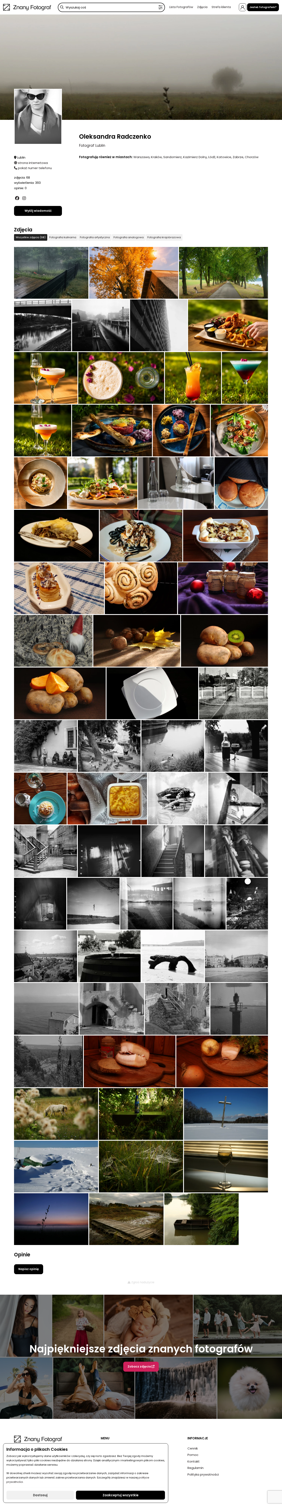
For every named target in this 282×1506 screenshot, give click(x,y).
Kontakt (193, 1461)
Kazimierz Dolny (195, 157)
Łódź (211, 157)
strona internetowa (32, 163)
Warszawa (141, 157)
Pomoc (192, 1455)
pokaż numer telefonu (34, 168)
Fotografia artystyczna (95, 237)
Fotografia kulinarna (62, 237)
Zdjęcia (202, 7)
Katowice (224, 157)
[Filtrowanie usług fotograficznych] (160, 7)
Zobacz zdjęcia (140, 1366)
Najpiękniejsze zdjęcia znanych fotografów (141, 1348)
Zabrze (238, 157)
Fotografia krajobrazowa (164, 237)
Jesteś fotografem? (263, 7)
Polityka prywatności (203, 1474)
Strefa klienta (221, 7)
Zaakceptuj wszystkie (121, 1495)
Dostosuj (40, 1495)
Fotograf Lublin (92, 145)
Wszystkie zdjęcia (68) (31, 237)
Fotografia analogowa (129, 237)
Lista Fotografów (181, 7)
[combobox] (111, 7)
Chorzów (251, 157)
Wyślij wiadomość (38, 211)
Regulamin (195, 1468)
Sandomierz (172, 157)
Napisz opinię (28, 1269)
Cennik (192, 1448)
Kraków (156, 157)
